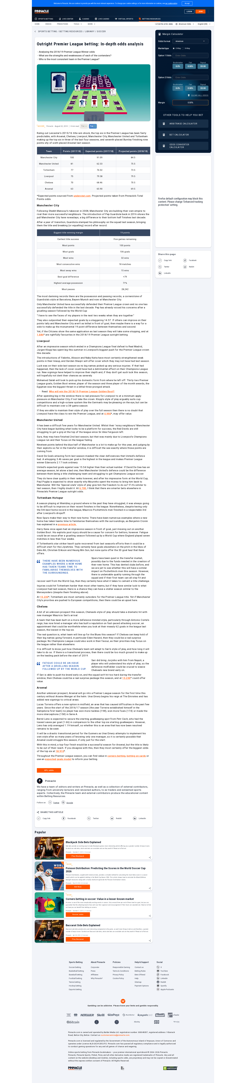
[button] (37, 24)
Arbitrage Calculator (183, 124)
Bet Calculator (179, 135)
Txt (84, 126)
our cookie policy (171, 3)
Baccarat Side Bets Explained (83, 925)
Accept (187, 3)
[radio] (177, 48)
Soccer (41, 126)
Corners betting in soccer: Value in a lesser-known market (100, 898)
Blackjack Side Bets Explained (83, 842)
